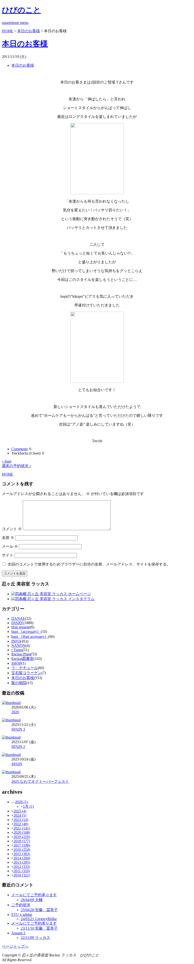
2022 (20, 824)
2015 (21, 854)
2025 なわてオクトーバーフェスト (40, 781)
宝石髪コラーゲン (26, 673)
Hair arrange (20, 627)
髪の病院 (18, 683)
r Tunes (16, 650)
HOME (7, 31)
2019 (21, 837)
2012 (21, 867)
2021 (21, 828)
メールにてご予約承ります (34, 895)
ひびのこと (21, 10)
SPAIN (16, 764)
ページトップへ (15, 946)
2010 (21, 875)
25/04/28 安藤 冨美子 (39, 910)
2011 (21, 871)
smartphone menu (15, 23)
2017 (21, 845)
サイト (7, 555)
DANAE (18, 618)
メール (10, 546)
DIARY (17, 623)
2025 (19, 811)
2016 (21, 850)
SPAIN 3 (18, 729)
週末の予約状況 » (16, 466)
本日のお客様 (28, 31)
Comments (19, 449)
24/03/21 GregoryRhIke (39, 919)
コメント (12, 529)
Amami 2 (18, 933)
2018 (21, 841)
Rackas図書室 (22, 659)
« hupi (6, 461)
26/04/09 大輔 (32, 900)
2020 (21, 832)
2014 (21, 858)
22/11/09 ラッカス (35, 938)
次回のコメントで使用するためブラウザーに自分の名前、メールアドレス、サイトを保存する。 (89, 564)
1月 (28, 806)
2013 (21, 862)
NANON (18, 646)
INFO (15, 641)
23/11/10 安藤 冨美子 (39, 928)
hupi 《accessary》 (26, 632)
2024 (19, 815)
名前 (8, 538)
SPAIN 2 (18, 747)
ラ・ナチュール (24, 668)
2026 (15, 712)
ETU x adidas (21, 915)
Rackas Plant (21, 654)
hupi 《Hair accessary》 (29, 637)
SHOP (16, 663)
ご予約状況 (20, 905)
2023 (20, 820)
